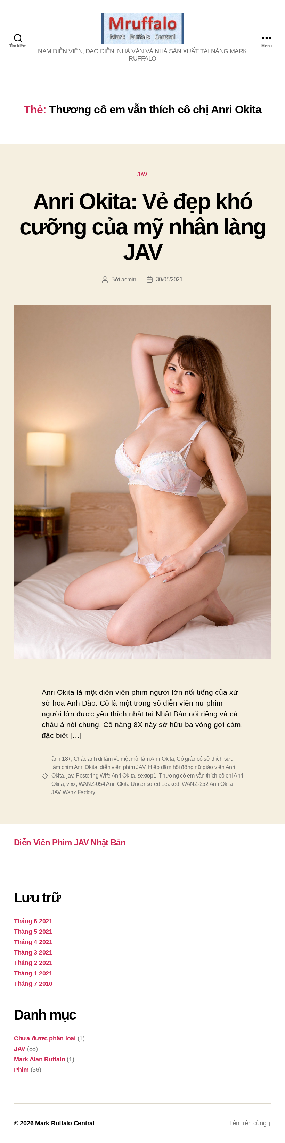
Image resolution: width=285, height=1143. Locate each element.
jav (69, 776)
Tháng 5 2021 (33, 931)
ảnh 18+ (61, 759)
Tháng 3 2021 (33, 952)
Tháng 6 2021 (33, 921)
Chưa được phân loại (45, 1038)
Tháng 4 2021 (33, 942)
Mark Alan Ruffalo (39, 1059)
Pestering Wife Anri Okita (105, 776)
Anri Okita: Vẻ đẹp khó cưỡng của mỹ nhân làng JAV (142, 227)
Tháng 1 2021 (33, 973)
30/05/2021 (169, 279)
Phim (21, 1069)
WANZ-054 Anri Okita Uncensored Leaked (129, 784)
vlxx (71, 784)
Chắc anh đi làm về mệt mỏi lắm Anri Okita (124, 759)
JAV (142, 174)
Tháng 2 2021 (33, 962)
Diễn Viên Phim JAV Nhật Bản (69, 842)
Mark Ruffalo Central (65, 1123)
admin (128, 279)
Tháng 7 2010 (33, 983)
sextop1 (147, 776)
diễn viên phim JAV (122, 767)
